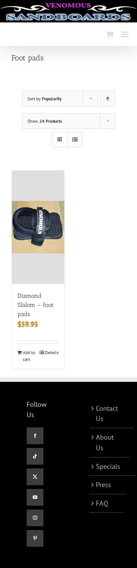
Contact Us (107, 413)
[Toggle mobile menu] (125, 34)
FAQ (102, 503)
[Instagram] (35, 517)
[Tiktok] (35, 456)
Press (103, 484)
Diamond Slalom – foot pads (36, 305)
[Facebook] (35, 435)
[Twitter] (35, 476)
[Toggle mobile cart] (110, 34)
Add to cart (29, 356)
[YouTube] (35, 497)
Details (52, 352)
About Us (105, 442)
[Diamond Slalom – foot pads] (38, 227)
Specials (108, 466)
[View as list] (74, 139)
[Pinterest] (35, 538)
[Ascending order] (107, 98)
